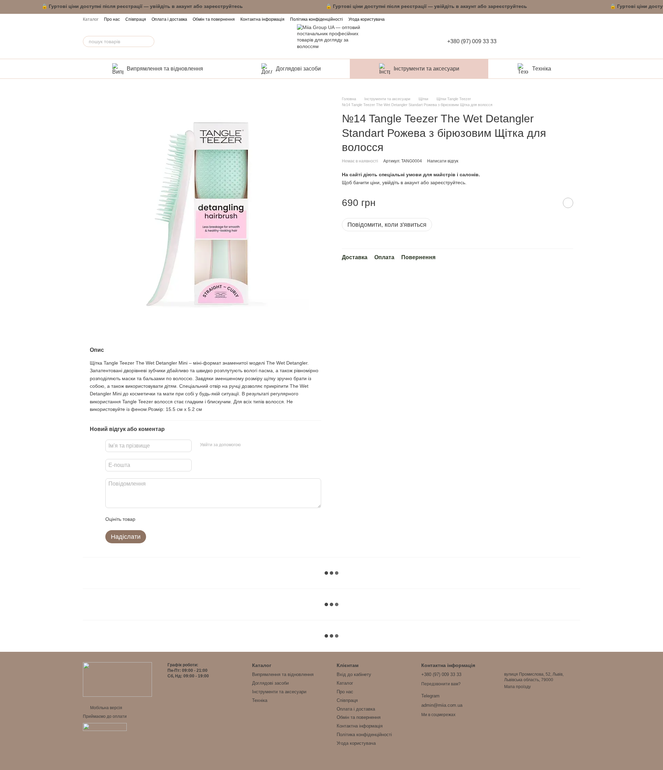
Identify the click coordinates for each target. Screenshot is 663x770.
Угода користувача (366, 19)
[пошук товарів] (148, 41)
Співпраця (135, 19)
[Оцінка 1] (146, 519)
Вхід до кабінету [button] (354, 674)
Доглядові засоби (298, 69)
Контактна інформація (262, 19)
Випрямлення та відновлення (165, 69)
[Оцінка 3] (168, 519)
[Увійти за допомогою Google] (259, 445)
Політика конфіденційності (316, 19)
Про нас (112, 19)
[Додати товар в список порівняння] (551, 203)
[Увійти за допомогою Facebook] (248, 445)
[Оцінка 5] (190, 519)
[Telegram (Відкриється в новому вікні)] (576, 19)
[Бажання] (558, 41)
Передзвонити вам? (441, 684)
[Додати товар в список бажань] (568, 203)
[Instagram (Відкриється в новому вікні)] (557, 19)
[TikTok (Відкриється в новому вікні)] (567, 19)
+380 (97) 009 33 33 (472, 41)
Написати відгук (442, 161)
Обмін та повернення (214, 19)
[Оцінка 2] (157, 519)
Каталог (90, 19)
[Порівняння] (543, 41)
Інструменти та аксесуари (426, 69)
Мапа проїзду (517, 686)
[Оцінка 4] (179, 519)
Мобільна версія (105, 707)
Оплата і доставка (169, 19)
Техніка (541, 69)
